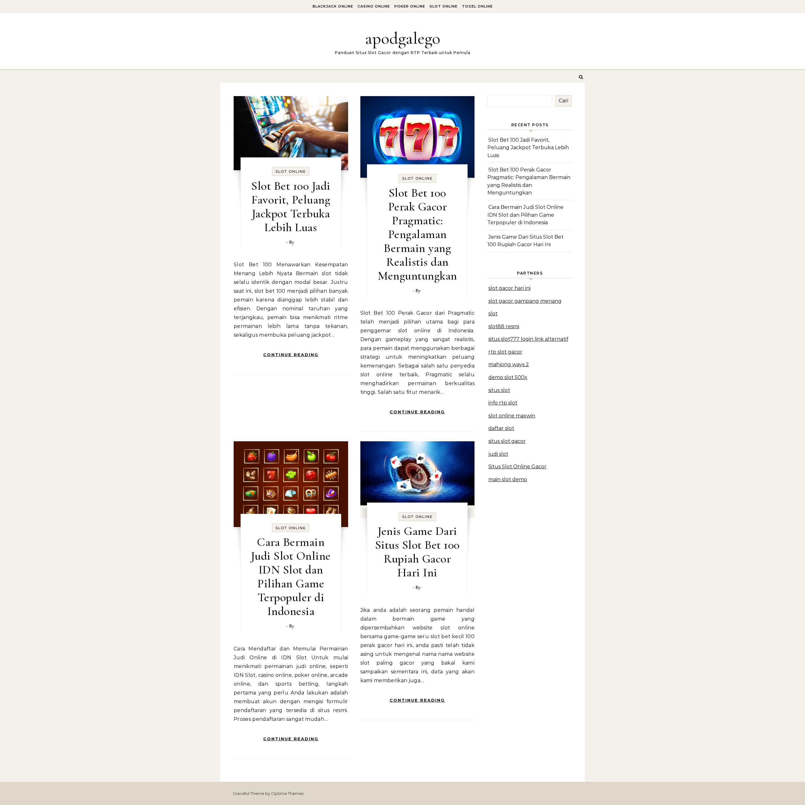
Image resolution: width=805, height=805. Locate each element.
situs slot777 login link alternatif (528, 339)
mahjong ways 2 (508, 364)
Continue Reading (291, 354)
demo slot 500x (507, 377)
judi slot (498, 454)
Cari (563, 101)
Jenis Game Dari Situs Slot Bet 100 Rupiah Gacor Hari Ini (417, 552)
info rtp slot (502, 403)
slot (492, 314)
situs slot (499, 390)
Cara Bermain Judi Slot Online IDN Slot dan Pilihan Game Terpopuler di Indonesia (291, 576)
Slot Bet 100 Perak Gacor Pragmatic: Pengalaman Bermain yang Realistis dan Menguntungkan (417, 234)
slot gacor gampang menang (525, 301)
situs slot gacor (507, 441)
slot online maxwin (511, 416)
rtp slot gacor (505, 352)
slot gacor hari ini (509, 288)
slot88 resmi (503, 326)
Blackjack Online (333, 6)
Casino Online (374, 6)
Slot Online (444, 6)
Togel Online (477, 6)
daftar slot (501, 428)
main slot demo (507, 479)
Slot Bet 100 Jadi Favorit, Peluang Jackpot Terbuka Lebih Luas (290, 207)
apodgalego (402, 38)
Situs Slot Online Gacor (517, 467)
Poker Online (409, 6)
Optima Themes (287, 793)
